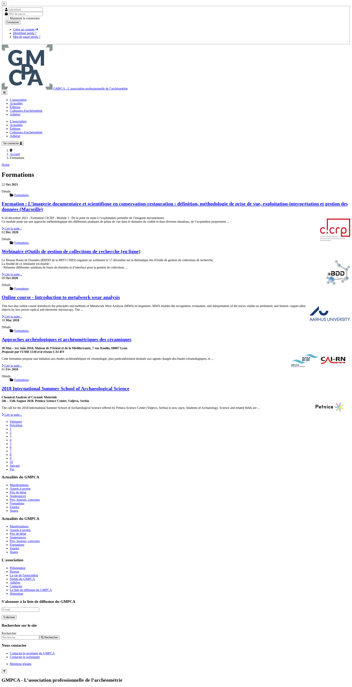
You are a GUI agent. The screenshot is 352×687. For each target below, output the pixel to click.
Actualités (16, 103)
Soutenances (18, 496)
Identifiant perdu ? (24, 33)
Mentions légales (20, 664)
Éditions (15, 107)
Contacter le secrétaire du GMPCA (32, 653)
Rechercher (9, 633)
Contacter (16, 586)
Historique (16, 593)
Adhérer (15, 114)
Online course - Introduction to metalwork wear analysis (61, 297)
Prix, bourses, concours (25, 499)
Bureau (14, 571)
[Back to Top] (4, 671)
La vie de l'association (24, 575)
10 (11, 462)
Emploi (14, 507)
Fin (12, 469)
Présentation (17, 568)
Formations (17, 503)
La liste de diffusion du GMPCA (31, 590)
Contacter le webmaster (25, 657)
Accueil (15, 154)
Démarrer (16, 421)
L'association (18, 99)
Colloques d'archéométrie (26, 110)
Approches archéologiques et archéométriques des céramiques (66, 339)
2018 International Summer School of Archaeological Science (65, 388)
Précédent (16, 425)
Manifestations (19, 485)
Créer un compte (24, 29)
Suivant (15, 465)
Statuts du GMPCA (22, 579)
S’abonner (9, 617)
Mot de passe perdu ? (26, 37)
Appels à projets (20, 488)
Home (6, 164)
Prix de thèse (18, 492)
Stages (14, 510)
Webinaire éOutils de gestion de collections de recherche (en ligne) (71, 251)
